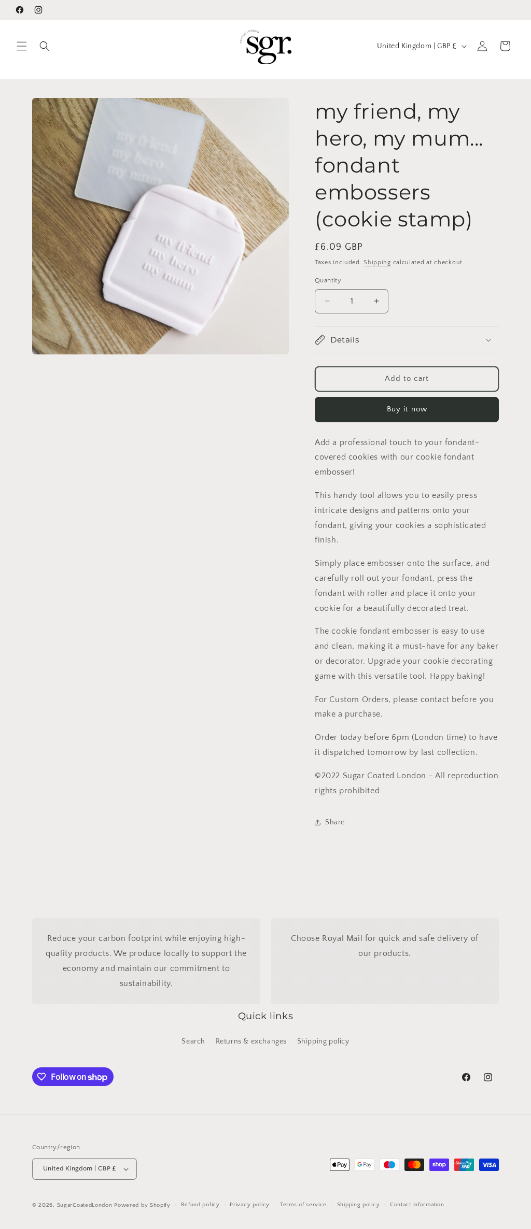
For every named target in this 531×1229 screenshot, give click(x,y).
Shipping (377, 262)
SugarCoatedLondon (85, 1205)
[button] (21, 46)
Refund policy (200, 1205)
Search (193, 1041)
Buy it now (407, 409)
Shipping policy (323, 1041)
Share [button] (335, 822)
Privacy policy (250, 1205)
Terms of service (303, 1205)
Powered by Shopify (142, 1205)
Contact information (417, 1205)
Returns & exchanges (251, 1041)
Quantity (328, 280)
